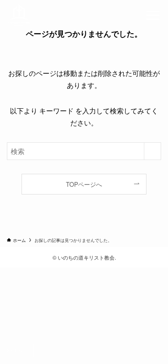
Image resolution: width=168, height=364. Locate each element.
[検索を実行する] (152, 151)
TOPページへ (84, 184)
